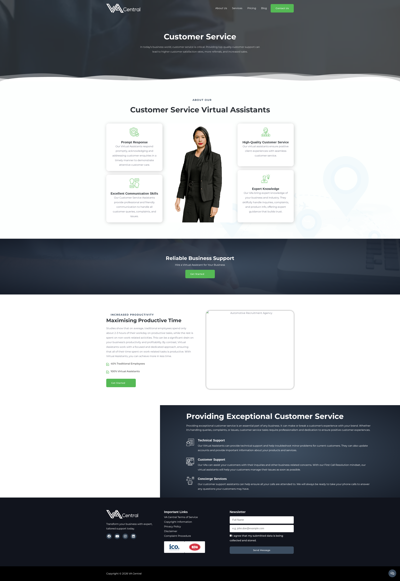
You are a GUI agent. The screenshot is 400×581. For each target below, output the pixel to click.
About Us (221, 8)
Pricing (251, 8)
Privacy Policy (172, 526)
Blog (264, 8)
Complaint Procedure (177, 535)
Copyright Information (178, 521)
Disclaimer (170, 531)
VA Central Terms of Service (181, 517)
